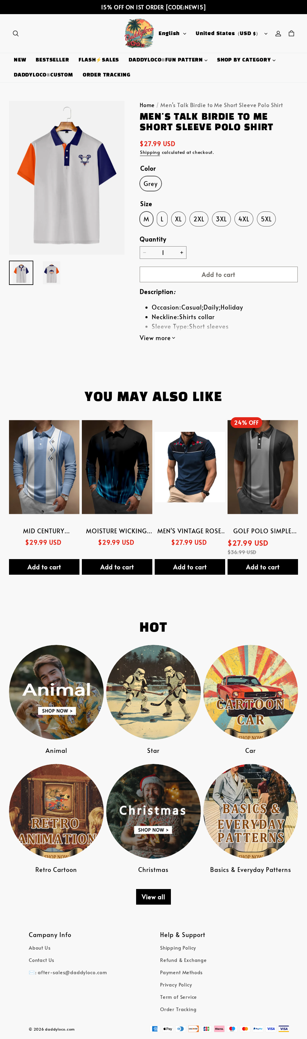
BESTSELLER (52, 60)
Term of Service (178, 996)
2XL (198, 219)
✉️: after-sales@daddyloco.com (68, 972)
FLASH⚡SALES (99, 60)
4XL (243, 219)
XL (178, 219)
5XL (266, 219)
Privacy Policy (176, 984)
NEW (20, 60)
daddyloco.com (60, 1029)
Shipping (150, 152)
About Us (40, 947)
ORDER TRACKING (107, 75)
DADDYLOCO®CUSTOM (43, 75)
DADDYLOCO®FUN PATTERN (166, 60)
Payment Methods (181, 972)
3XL (221, 219)
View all (153, 897)
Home (147, 105)
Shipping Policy (178, 947)
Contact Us (41, 960)
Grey (151, 183)
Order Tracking (178, 1009)
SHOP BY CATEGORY (244, 60)
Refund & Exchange (183, 960)
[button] (15, 34)
